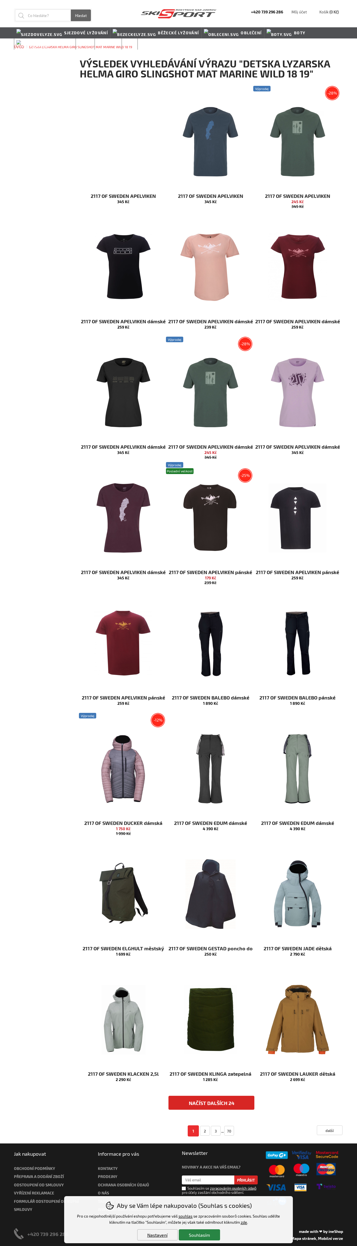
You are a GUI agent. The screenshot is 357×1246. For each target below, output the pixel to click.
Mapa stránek (303, 1238)
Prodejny (107, 1176)
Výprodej (108, 44)
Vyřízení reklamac (33, 1193)
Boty (300, 32)
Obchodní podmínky (34, 1168)
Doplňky (63, 44)
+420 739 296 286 (48, 1234)
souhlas (185, 1216)
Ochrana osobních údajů (123, 1184)
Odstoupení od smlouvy (39, 1184)
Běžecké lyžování (178, 32)
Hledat (81, 15)
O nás (103, 1193)
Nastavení (157, 1235)
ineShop (336, 1231)
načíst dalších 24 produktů (211, 1105)
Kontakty (108, 1168)
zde (244, 1222)
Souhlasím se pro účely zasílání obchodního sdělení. (219, 1190)
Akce (129, 44)
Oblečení (251, 32)
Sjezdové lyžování (86, 32)
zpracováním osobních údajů (233, 1188)
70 (229, 1131)
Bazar (85, 44)
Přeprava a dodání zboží (39, 1176)
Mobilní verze (330, 1238)
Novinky (150, 44)
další (329, 1130)
